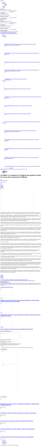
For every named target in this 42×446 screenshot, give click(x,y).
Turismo (3, 7)
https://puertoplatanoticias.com (5, 282)
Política (6, 4)
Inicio (1, 169)
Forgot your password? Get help (5, 25)
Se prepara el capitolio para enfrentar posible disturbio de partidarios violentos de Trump (20, 280)
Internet (3, 172)
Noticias (3, 2)
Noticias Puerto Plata (3, 180)
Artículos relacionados (4, 287)
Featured (3, 170)
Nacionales (4, 3)
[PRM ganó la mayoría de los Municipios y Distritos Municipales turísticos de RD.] (9, 112)
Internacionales (4, 169)
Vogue (6, 5)
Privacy (3, 441)
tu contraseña (12, 11)
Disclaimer (4, 440)
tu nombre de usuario (13, 10)
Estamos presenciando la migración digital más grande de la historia (17, 279)
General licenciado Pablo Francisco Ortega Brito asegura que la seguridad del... (17, 436)
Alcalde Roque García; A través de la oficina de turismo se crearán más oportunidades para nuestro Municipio (22, 121)
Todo (5, 79)
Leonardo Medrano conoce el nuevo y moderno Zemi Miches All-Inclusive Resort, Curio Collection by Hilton (22, 166)
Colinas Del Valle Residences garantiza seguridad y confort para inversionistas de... (17, 428)
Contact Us (4, 443)
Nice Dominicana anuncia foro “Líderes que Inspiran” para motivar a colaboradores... (18, 413)
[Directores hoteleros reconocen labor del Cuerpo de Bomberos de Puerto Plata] (6, 326)
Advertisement (4, 442)
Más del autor (10, 287)
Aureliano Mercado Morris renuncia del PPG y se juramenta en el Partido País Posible (18, 105)
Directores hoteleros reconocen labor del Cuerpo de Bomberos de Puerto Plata (16, 329)
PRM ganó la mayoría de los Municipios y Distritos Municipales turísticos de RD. (18, 113)
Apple (1, 298)
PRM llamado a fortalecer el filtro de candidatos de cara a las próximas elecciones (18, 88)
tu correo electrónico (13, 17)
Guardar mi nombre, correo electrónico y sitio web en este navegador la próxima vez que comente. (17, 347)
